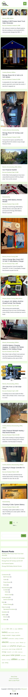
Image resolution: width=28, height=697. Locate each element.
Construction (5, 574)
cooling (16, 638)
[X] (13, 693)
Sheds (5, 585)
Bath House (6, 576)
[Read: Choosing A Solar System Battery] (14, 491)
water (23, 659)
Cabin (5, 579)
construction (11, 638)
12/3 (5, 628)
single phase (20, 652)
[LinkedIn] (17, 693)
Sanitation (4, 612)
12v (7, 629)
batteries (20, 628)
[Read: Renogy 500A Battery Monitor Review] (14, 189)
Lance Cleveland (14, 678)
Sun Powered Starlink (9, 170)
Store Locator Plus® (14, 680)
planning (23, 646)
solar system (23, 655)
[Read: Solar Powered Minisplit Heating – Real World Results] (14, 412)
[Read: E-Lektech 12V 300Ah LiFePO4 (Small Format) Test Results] (14, 285)
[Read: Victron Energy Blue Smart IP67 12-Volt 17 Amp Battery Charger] (14, 235)
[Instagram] (15, 693)
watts (3, 662)
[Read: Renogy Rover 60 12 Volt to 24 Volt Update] (14, 53)
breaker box (17, 632)
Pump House (6, 582)
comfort (5, 638)
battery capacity (11, 632)
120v (11, 628)
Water (4, 619)
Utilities (12, 18)
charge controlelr (6, 635)
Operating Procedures (9, 609)
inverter (4, 646)
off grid (19, 646)
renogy (4, 652)
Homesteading (15, 130)
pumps (18, 649)
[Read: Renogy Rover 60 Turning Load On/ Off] (14, 109)
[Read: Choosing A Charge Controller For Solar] (14, 454)
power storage (12, 649)
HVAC (21, 425)
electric (5, 642)
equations (17, 642)
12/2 (2, 628)
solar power (15, 655)
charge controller (15, 635)
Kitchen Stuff (8, 594)
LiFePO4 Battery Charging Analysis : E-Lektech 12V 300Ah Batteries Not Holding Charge (13, 347)
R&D (8, 18)
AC (13, 628)
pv (21, 649)
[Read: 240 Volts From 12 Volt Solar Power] (14, 372)
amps (16, 628)
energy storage (12, 642)
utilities (14, 659)
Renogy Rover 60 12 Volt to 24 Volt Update (13, 558)
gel (24, 642)
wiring (6, 662)
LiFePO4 (13, 646)
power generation (5, 649)
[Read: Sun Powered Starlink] (14, 156)
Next (15, 525)
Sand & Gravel (7, 599)
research (9, 652)
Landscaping (5, 597)
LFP (8, 646)
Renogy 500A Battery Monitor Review (12, 566)
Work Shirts (14, 676)
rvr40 (13, 652)
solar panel (6, 655)
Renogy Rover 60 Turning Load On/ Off (12, 560)
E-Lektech (21, 638)
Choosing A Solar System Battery (13, 504)
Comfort (4, 72)
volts (19, 659)
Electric (4, 18)
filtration (22, 642)
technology (8, 659)
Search (23, 535)
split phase (4, 659)
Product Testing (11, 256)
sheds (15, 652)
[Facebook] (10, 693)
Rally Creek (5, 607)
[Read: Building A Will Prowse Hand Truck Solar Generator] (14, 12)
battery (5, 632)
